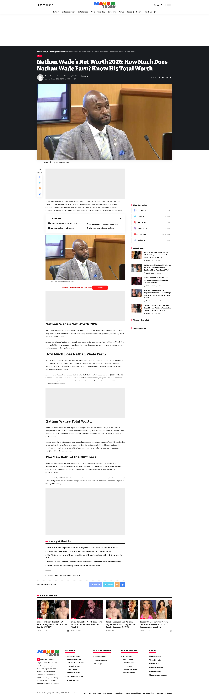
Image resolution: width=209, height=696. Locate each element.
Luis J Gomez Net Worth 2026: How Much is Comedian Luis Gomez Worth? (79, 551)
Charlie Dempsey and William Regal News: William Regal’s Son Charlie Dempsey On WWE (157, 308)
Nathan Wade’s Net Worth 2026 (63, 223)
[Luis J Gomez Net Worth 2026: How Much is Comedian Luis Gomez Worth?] (136, 281)
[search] (158, 5)
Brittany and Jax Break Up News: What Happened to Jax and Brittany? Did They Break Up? (157, 267)
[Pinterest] (47, 5)
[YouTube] (44, 5)
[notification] (155, 5)
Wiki (39, 56)
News (148, 260)
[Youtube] (151, 234)
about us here (53, 684)
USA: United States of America (67, 575)
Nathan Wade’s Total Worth (62, 228)
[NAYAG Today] (104, 5)
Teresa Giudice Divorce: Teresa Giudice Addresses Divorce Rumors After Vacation (84, 562)
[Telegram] (52, 5)
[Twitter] (41, 5)
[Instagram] (49, 5)
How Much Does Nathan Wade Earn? (104, 224)
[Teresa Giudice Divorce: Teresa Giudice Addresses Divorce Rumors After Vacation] (156, 609)
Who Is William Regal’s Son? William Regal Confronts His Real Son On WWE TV (82, 548)
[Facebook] (39, 5)
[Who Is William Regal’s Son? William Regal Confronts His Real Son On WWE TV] (136, 255)
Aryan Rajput (50, 76)
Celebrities (150, 273)
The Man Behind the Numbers (101, 228)
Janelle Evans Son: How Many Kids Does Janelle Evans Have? (74, 565)
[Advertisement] (104, 30)
